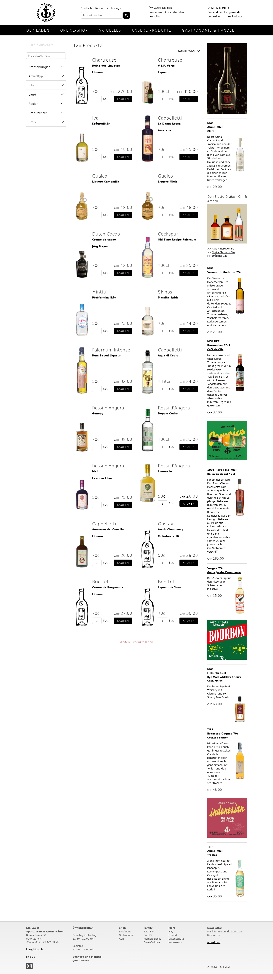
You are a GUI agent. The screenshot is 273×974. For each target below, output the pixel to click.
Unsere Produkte (151, 30)
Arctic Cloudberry (170, 529)
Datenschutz (176, 939)
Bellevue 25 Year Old (221, 474)
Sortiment (125, 931)
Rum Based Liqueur (106, 355)
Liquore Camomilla (105, 182)
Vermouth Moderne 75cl (224, 272)
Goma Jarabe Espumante (224, 572)
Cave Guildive (152, 942)
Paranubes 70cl (218, 345)
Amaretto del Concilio (108, 529)
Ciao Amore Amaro (223, 248)
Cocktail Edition (217, 737)
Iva (95, 118)
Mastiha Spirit (168, 297)
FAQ (170, 931)
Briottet (100, 582)
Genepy (97, 413)
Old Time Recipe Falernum (177, 240)
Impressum (175, 942)
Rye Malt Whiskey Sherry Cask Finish (224, 679)
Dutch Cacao (106, 234)
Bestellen (155, 16)
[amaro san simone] (227, 79)
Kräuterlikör (101, 124)
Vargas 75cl (215, 568)
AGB (121, 939)
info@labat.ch (34, 949)
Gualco (99, 176)
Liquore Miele (167, 182)
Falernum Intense (111, 350)
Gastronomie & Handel (208, 30)
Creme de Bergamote (108, 587)
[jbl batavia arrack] (227, 818)
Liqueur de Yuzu (169, 587)
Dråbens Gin (219, 256)
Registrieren (235, 16)
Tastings (116, 8)
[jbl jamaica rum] (227, 441)
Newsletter (101, 8)
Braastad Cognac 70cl (223, 733)
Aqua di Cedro (168, 355)
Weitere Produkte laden (136, 642)
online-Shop (74, 30)
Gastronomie (126, 935)
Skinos (165, 292)
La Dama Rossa (169, 124)
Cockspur (168, 234)
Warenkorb (163, 8)
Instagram (29, 966)
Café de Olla (215, 349)
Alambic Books (152, 939)
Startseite (87, 8)
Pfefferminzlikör (104, 297)
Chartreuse (104, 60)
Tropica (212, 855)
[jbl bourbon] (227, 640)
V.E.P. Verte (166, 66)
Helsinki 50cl (216, 673)
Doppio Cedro (168, 413)
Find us (30, 957)
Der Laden (37, 30)
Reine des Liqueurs (106, 66)
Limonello (165, 471)
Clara (210, 131)
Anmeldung (214, 942)
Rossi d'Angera (108, 408)
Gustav (165, 524)
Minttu (99, 292)
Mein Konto (220, 8)
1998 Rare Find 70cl (221, 470)
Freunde (173, 935)
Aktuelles (110, 30)
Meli (95, 471)
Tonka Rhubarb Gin (223, 252)
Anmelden (214, 16)
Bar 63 (148, 935)
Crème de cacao (104, 240)
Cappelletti (170, 118)
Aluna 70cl (214, 127)
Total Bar (149, 931)
